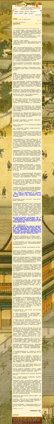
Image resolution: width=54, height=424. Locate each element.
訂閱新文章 (29, 19)
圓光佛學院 (21, 421)
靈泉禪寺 (29, 419)
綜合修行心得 (33, 11)
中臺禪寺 (19, 419)
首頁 (13, 22)
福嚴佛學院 (18, 421)
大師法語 (27, 11)
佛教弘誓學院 (15, 421)
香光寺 (29, 421)
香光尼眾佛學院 (34, 420)
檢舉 (40, 412)
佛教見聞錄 (28, 0)
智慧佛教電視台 (24, 0)
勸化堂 (31, 421)
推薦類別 (25, 19)
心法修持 (31, 13)
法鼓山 (25, 419)
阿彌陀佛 (16, 11)
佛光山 (16, 419)
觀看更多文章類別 (38, 14)
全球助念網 (28, 420)
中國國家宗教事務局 (35, 419)
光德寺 (37, 421)
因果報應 (22, 11)
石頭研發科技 (35, 417)
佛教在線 (21, 420)
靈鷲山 (27, 419)
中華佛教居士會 (18, 417)
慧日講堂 (35, 421)
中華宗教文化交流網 (17, 420)
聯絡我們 (30, 417)
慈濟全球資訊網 (22, 419)
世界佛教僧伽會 (38, 420)
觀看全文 (31, 9)
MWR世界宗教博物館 (25, 421)
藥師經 (26, 13)
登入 (22, 19)
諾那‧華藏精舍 (24, 420)
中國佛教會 (31, 420)
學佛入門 (16, 13)
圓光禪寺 (31, 419)
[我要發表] (15, 19)
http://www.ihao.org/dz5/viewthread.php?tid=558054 (29, 28)
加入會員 (19, 19)
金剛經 (22, 13)
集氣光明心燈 (21, 0)
